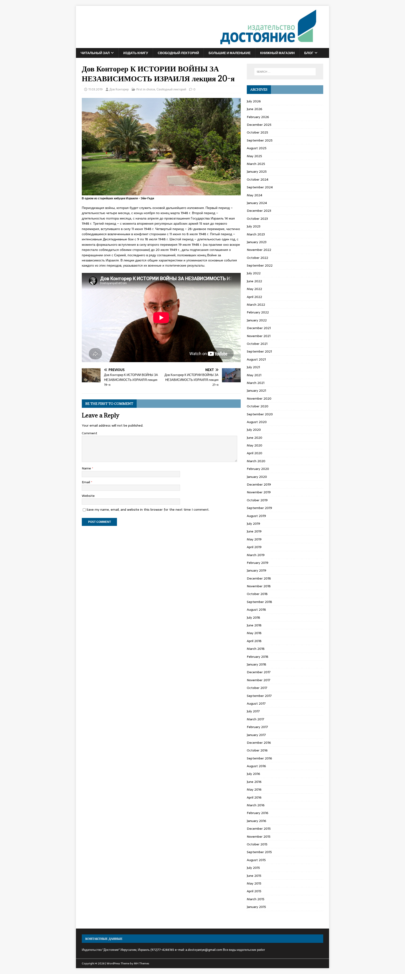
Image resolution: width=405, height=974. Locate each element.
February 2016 (257, 812)
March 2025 (256, 163)
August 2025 (256, 148)
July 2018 (253, 617)
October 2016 (257, 750)
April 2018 (254, 640)
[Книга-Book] (197, 45)
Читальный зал (95, 53)
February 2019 (257, 562)
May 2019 (254, 539)
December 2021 (259, 328)
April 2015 (254, 891)
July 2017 (253, 711)
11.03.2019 (95, 89)
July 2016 (253, 773)
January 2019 (256, 570)
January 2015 (256, 906)
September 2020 (260, 414)
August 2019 (256, 515)
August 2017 (256, 703)
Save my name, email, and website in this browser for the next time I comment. (147, 509)
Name (87, 468)
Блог (308, 53)
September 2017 (259, 695)
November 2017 (258, 680)
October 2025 (257, 132)
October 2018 (257, 593)
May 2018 (254, 633)
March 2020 (256, 461)
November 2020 (259, 398)
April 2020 (254, 453)
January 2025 (257, 171)
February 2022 (258, 312)
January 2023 (256, 242)
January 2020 (257, 476)
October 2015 (257, 844)
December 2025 (259, 124)
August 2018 (256, 609)
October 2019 (257, 500)
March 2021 (255, 382)
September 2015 (259, 852)
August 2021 (256, 359)
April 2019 (254, 547)
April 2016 (254, 797)
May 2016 (254, 789)
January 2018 (256, 664)
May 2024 (254, 195)
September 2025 (260, 140)
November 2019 (259, 492)
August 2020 (257, 421)
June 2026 (254, 109)
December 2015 (259, 828)
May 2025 (254, 156)
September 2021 (259, 351)
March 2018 (256, 648)
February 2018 (257, 656)
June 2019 (254, 531)
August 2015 (256, 859)
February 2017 (257, 726)
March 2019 (256, 555)
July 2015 (253, 867)
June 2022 (254, 281)
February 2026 (258, 116)
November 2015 (258, 836)
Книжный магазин (277, 53)
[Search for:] (285, 72)
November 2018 (259, 586)
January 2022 (257, 320)
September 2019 (259, 507)
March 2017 (255, 719)
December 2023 (259, 210)
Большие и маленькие (230, 53)
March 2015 (255, 899)
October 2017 (257, 687)
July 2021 (253, 367)
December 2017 (258, 672)
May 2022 (254, 288)
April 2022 (254, 296)
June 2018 (254, 625)
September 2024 (260, 187)
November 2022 (259, 249)
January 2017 (256, 734)
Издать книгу (135, 53)
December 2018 (259, 578)
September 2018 (259, 601)
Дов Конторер (119, 89)
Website (88, 495)
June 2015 (254, 875)
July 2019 (253, 523)
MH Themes (141, 963)
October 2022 (257, 257)
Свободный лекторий (178, 53)
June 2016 (254, 781)
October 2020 (257, 406)
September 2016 (259, 758)
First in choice (145, 89)
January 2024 (257, 202)
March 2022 (256, 304)
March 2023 (256, 234)
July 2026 (254, 101)
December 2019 (259, 484)
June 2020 (254, 437)
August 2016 (256, 766)
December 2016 (259, 742)
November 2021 (258, 335)
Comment (89, 433)
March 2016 (256, 805)
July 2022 (254, 273)
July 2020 (254, 429)
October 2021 (257, 343)
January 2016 (256, 820)
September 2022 (260, 265)
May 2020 (254, 445)
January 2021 (256, 390)
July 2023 (253, 226)
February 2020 (258, 468)
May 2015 (254, 883)
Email (86, 482)
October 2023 (257, 218)
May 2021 (254, 375)
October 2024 (257, 179)
